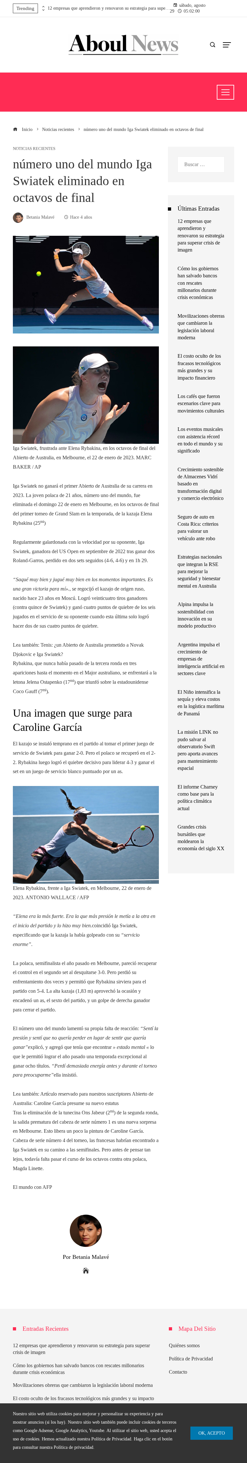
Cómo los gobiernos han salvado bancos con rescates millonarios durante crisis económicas (198, 283)
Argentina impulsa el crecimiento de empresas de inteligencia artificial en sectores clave (201, 659)
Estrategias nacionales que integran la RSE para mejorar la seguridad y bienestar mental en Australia (200, 571)
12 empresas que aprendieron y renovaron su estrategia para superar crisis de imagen (109, 8)
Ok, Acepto (211, 1433)
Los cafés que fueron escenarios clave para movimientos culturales (201, 403)
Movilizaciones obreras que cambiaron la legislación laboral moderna (83, 1385)
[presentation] (42, 6)
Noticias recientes (34, 149)
